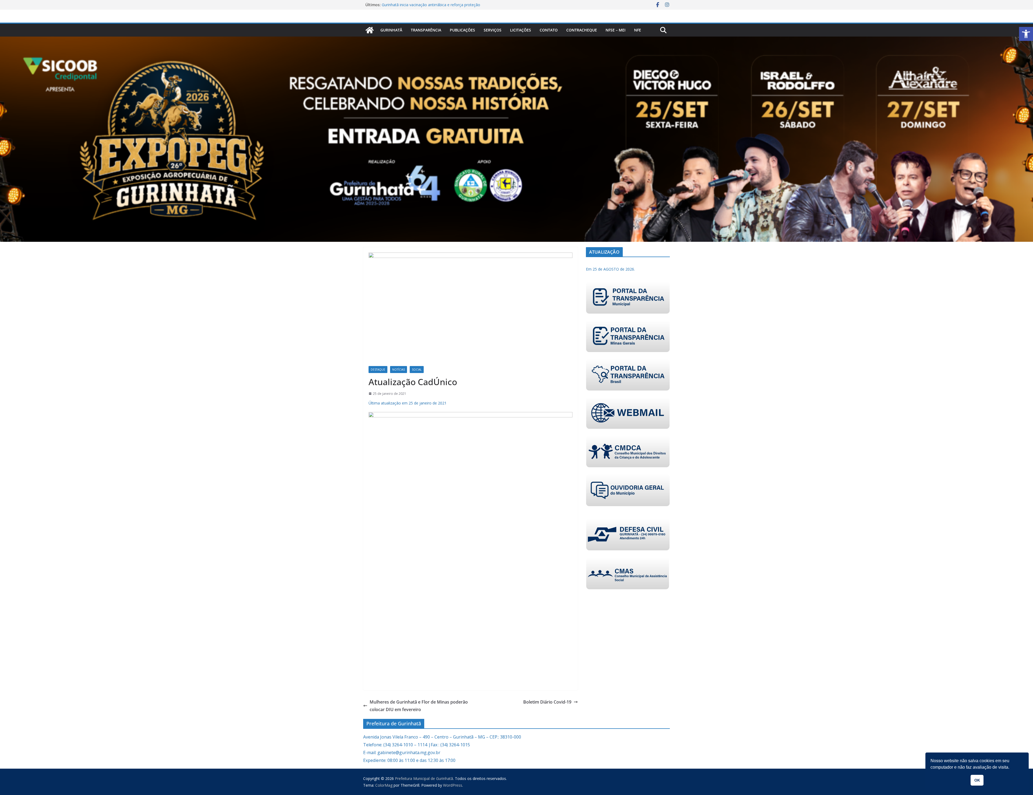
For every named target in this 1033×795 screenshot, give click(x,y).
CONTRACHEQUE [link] (581, 30)
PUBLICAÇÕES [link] (462, 30)
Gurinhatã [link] (391, 30)
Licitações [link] (520, 30)
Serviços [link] (492, 30)
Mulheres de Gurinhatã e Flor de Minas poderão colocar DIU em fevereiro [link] (419, 706)
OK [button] (977, 780)
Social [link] (417, 369)
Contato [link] (549, 30)
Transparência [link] (426, 30)
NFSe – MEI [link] (615, 30)
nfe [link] (637, 30)
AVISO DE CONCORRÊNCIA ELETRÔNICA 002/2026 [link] (426, 4)
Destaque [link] (378, 369)
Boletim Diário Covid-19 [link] (547, 702)
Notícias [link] (398, 369)
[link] (1026, 34)
